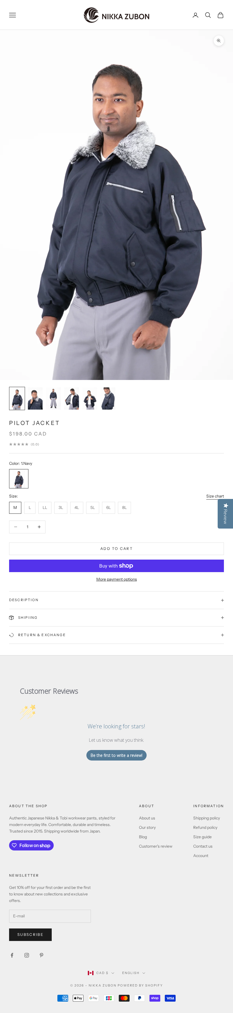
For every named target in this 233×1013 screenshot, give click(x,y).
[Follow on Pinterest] (41, 955)
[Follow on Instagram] (27, 955)
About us (147, 818)
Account (200, 855)
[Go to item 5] (90, 398)
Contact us (203, 846)
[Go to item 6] (108, 398)
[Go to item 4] (72, 398)
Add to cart (116, 548)
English (131, 973)
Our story (147, 827)
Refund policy (205, 827)
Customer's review (155, 846)
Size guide (202, 836)
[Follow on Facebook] (12, 955)
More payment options (116, 579)
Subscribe (30, 934)
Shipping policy (206, 818)
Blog (143, 836)
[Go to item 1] (17, 398)
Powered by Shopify (140, 985)
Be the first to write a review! (116, 755)
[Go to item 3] (53, 398)
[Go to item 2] (35, 398)
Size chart (215, 496)
